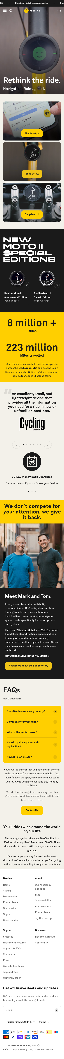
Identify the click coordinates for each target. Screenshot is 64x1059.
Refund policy (10, 1050)
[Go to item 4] (33, 444)
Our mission (9, 908)
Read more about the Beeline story (28, 665)
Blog (37, 895)
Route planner (11, 902)
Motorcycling (10, 896)
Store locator (10, 920)
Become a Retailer (45, 937)
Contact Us (32, 810)
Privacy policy (27, 1050)
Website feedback (13, 966)
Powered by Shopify (30, 1045)
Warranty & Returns (14, 942)
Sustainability (43, 900)
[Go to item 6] (40, 444)
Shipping (8, 937)
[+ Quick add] (27, 285)
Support (7, 914)
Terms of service (45, 1050)
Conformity (41, 942)
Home (6, 885)
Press (6, 960)
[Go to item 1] (23, 444)
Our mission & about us (43, 887)
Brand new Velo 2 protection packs (25, 3)
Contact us (9, 954)
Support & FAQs (12, 948)
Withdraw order (12, 978)
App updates (10, 972)
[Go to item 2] (26, 444)
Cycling (7, 890)
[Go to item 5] (37, 444)
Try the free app (44, 918)
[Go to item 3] (30, 444)
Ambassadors (43, 906)
